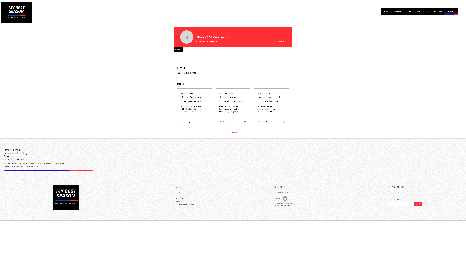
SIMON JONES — (14, 149)
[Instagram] (285, 198)
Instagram (277, 198)
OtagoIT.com (285, 205)
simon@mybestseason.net (21, 159)
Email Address (394, 199)
